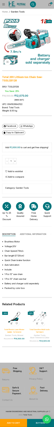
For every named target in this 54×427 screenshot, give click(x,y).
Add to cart (13, 423)
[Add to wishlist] (16, 323)
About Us (33, 399)
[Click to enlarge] (7, 62)
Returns (5, 379)
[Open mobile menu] (3, 4)
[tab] (9, 234)
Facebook (11, 126)
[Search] (33, 4)
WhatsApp (28, 126)
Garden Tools (18, 11)
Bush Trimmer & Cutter (39, 338)
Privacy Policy (36, 379)
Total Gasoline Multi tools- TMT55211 (39, 330)
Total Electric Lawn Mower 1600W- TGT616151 (14, 330)
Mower (20, 335)
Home (5, 11)
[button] (11, 323)
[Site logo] (17, 4)
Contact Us (7, 400)
